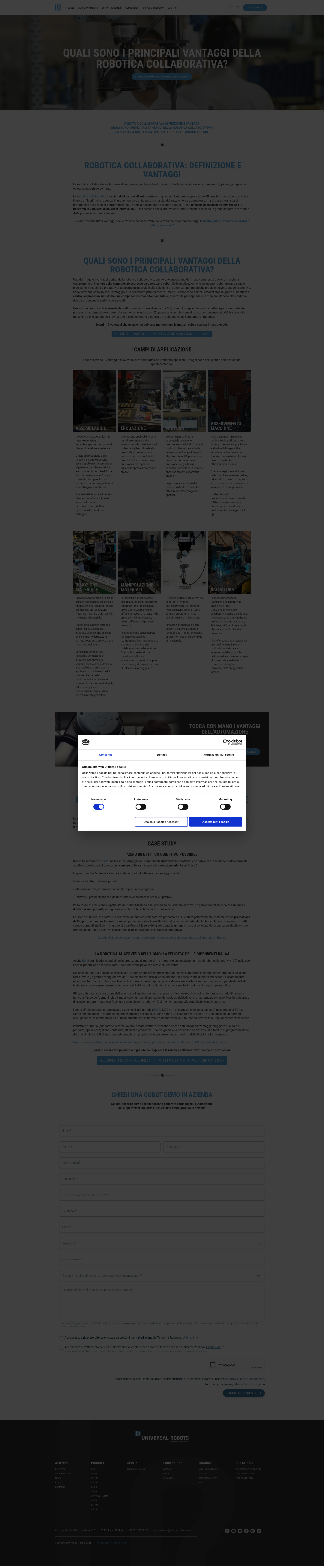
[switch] (141, 807)
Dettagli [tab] (162, 754)
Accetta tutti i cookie (215, 821)
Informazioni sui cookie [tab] (218, 754)
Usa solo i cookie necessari (161, 821)
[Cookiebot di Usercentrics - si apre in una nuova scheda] (225, 742)
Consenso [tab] (105, 754)
